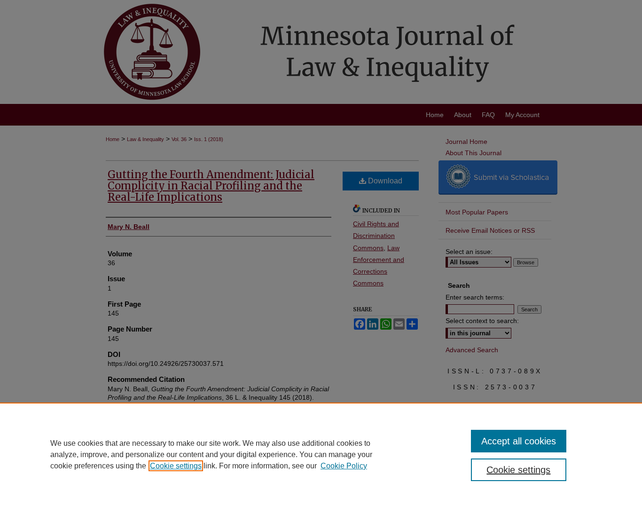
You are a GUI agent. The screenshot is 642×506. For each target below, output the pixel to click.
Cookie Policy (344, 466)
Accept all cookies (518, 441)
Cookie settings (176, 466)
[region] (321, 454)
